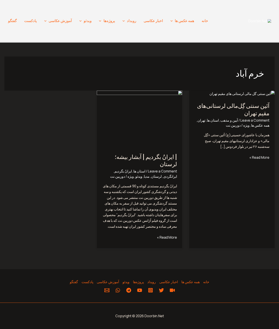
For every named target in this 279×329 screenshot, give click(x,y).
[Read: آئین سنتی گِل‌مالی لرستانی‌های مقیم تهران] (242, 93)
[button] (172, 20)
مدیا (147, 176)
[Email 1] (106, 290)
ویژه (246, 125)
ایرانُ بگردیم (123, 171)
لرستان (156, 176)
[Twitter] (161, 290)
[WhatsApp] (117, 290)
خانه (205, 20)
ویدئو (88, 20)
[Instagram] (150, 290)
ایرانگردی (170, 176)
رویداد (131, 20)
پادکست (30, 20)
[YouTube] (139, 290)
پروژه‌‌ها (109, 20)
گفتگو (12, 20)
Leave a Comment (254, 120)
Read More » (259, 157)
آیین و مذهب (229, 120)
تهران (201, 120)
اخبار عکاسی (153, 20)
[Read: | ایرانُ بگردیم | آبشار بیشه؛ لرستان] (139, 118)
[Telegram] (128, 290)
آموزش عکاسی (60, 20)
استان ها (213, 120)
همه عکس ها (184, 20)
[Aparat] (172, 290)
